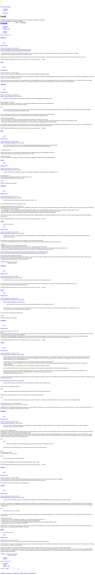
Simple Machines (31, 573)
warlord (2, 342)
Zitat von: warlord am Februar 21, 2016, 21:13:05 (11, 423)
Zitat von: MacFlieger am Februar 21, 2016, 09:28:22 (12, 354)
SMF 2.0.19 (17, 573)
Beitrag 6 (90, 504)
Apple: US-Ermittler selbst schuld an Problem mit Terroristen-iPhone (16, 50)
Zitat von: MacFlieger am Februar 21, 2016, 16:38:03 (12, 299)
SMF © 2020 (23, 573)
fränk (2, 62)
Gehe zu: (3, 568)
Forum (4, 23)
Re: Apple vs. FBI (4, 45)
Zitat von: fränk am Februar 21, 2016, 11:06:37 (11, 169)
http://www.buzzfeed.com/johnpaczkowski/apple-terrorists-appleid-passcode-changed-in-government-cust (24, 253)
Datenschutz (10, 573)
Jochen (2, 160)
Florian (2, 221)
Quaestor (3, 467)
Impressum (3, 573)
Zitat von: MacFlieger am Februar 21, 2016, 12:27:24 (12, 233)
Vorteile (35, 19)
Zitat (4, 42)
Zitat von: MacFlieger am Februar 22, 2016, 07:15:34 (12, 497)
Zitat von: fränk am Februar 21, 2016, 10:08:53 (11, 96)
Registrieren (8, 21)
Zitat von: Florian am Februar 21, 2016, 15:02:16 (11, 277)
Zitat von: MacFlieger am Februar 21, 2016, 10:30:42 (12, 142)
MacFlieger (3, 37)
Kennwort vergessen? (18, 21)
